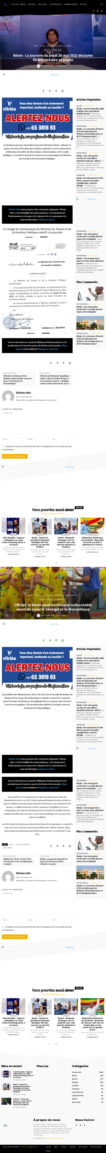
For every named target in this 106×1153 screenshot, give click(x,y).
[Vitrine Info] (39, 66)
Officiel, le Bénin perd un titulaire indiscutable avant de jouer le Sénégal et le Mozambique (17, 380)
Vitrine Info (56, 50)
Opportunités (81, 126)
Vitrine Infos (13, 554)
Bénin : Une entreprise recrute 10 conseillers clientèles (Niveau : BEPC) (88, 158)
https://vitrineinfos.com (24, 397)
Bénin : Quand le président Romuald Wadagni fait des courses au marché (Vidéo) (39, 542)
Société (79, 106)
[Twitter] (101, 11)
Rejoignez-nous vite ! (48, 349)
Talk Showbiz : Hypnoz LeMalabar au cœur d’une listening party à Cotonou (13, 541)
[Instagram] (97, 11)
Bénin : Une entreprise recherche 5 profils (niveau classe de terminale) (89, 236)
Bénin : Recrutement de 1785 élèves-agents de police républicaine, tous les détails (89, 182)
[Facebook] (93, 11)
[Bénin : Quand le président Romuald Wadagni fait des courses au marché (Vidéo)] (40, 526)
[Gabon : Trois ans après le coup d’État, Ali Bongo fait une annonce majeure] (6, 1101)
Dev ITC (35, 1147)
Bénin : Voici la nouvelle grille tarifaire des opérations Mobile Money (90, 111)
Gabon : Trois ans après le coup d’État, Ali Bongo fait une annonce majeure (22, 1102)
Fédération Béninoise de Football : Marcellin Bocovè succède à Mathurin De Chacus (92, 541)
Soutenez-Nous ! (46, 219)
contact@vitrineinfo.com (55, 1138)
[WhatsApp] (62, 91)
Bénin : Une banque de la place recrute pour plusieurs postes (90, 261)
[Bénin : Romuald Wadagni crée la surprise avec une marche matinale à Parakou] (66, 526)
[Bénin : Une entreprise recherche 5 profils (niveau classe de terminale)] (90, 293)
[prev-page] (49, 563)
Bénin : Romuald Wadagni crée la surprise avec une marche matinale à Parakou (66, 542)
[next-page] (56, 563)
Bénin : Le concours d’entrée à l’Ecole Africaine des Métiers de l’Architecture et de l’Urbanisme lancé (90, 133)
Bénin (36, 46)
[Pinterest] (56, 91)
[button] (101, 4)
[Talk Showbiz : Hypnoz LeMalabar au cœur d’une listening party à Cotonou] (13, 526)
